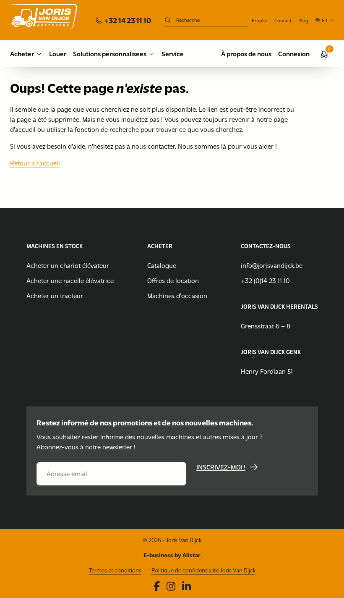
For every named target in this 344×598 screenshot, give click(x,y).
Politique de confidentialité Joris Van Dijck (203, 570)
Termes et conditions (115, 570)
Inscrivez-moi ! (220, 467)
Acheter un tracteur (54, 295)
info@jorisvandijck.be (271, 265)
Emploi (260, 20)
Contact (283, 20)
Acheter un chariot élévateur (67, 265)
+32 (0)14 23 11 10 (265, 280)
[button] (324, 20)
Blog (303, 20)
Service (173, 54)
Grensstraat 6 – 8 (265, 326)
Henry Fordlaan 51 (267, 371)
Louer (57, 54)
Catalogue (161, 265)
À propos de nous (246, 54)
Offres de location (173, 280)
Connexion (294, 54)
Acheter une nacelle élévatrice (70, 280)
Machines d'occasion (177, 295)
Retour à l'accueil (35, 163)
